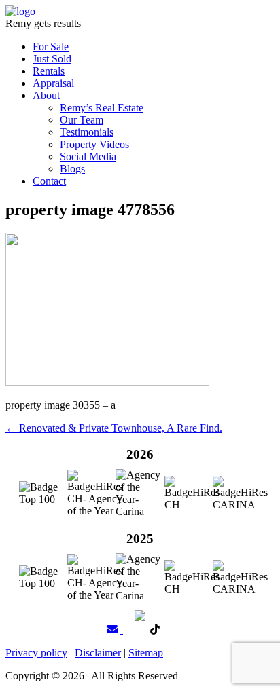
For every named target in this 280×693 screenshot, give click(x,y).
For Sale (51, 46)
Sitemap (145, 652)
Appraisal (53, 83)
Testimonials (86, 132)
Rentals (49, 71)
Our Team (81, 120)
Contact (49, 181)
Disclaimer (98, 652)
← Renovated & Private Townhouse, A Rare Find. (113, 428)
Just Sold (52, 58)
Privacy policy (36, 652)
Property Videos (94, 144)
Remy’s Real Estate (101, 107)
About (46, 95)
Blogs (72, 168)
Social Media (88, 156)
